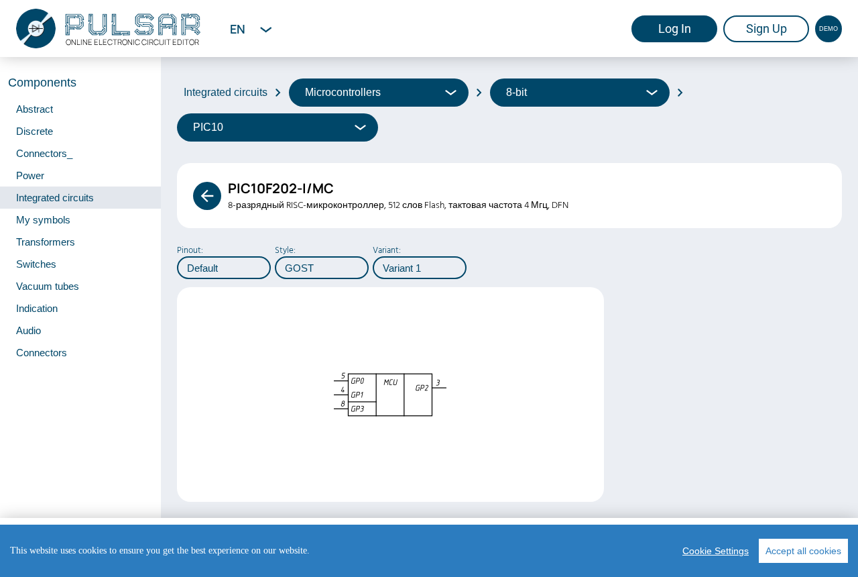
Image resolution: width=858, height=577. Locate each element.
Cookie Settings (715, 550)
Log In (674, 28)
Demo (828, 28)
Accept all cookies (803, 550)
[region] (429, 551)
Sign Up (766, 28)
